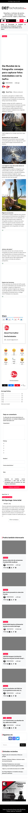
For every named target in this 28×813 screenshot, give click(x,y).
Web (4, 472)
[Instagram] (14, 738)
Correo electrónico (8, 465)
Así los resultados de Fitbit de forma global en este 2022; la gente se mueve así (12, 689)
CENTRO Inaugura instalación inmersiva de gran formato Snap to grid (14, 657)
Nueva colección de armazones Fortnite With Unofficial (13, 561)
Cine (4, 718)
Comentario (6, 423)
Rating (5, 441)
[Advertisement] (14, 50)
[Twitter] (17, 738)
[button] (18, 20)
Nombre (5, 458)
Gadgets (4, 36)
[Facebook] (10, 738)
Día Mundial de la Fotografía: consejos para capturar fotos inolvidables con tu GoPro (12, 72)
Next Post (4, 494)
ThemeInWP (18, 811)
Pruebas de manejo (7, 497)
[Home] (3, 20)
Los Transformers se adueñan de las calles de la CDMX (13, 721)
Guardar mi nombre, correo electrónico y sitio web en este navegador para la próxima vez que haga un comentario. (15, 481)
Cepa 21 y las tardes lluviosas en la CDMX (13, 768)
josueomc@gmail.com (12, 339)
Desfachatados (10, 336)
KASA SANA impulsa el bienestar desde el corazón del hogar (13, 625)
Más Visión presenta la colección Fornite (13, 593)
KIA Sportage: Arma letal (11, 500)
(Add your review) (5, 404)
